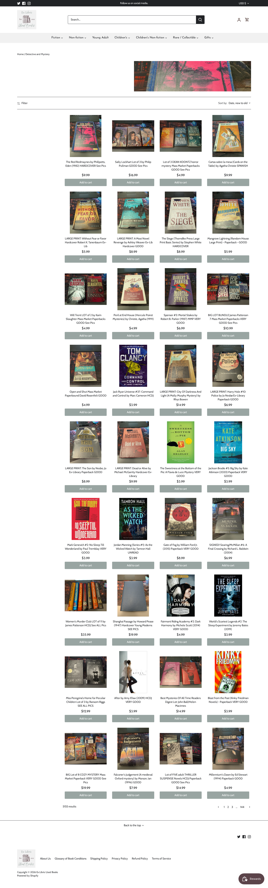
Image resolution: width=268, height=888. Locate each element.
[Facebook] (23, 3)
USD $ (242, 3)
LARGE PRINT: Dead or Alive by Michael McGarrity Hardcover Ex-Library (133, 472)
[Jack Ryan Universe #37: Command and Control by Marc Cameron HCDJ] (133, 366)
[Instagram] (29, 3)
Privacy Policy (120, 858)
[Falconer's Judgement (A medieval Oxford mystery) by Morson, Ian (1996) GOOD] (133, 749)
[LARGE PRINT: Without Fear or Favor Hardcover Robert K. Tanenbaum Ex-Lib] (86, 213)
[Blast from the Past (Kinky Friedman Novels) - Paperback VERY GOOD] (228, 672)
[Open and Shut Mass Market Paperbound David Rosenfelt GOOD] (86, 366)
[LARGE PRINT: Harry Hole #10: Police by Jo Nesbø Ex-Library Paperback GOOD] (228, 366)
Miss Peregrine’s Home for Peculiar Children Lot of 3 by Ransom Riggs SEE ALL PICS (85, 701)
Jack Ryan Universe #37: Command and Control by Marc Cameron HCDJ (133, 393)
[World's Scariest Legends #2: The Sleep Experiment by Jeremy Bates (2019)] (228, 596)
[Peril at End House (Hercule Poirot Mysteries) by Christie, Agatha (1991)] (133, 289)
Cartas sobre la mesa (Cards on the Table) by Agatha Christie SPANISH (228, 163)
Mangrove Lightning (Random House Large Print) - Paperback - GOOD (228, 240)
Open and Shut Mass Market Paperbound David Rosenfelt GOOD (85, 393)
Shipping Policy (99, 858)
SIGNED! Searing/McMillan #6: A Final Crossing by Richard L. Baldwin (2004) (228, 548)
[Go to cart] (247, 20)
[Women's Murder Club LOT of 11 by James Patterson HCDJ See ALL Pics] (86, 596)
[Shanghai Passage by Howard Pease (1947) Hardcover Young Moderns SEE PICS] (133, 596)
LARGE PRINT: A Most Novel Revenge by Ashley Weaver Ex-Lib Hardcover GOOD (133, 242)
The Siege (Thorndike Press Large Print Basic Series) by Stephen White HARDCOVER (180, 242)
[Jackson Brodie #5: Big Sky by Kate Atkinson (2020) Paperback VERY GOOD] (228, 442)
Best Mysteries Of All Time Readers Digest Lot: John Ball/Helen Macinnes (180, 701)
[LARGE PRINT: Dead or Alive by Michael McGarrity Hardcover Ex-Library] (133, 442)
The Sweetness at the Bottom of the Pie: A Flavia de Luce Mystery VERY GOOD (180, 472)
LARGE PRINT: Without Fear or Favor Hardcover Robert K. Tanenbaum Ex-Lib (85, 242)
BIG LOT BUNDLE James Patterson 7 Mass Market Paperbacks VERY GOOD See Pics (228, 318)
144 (242, 807)
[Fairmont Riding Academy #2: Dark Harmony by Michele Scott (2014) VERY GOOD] (181, 596)
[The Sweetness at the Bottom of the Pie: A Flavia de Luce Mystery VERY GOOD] (181, 442)
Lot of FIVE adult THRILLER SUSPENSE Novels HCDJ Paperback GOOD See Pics (180, 778)
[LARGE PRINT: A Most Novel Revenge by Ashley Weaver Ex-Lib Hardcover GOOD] (133, 213)
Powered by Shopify (27, 875)
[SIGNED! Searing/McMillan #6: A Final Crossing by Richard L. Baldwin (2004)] (228, 519)
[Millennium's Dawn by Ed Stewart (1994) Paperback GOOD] (228, 749)
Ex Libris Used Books (47, 872)
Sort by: (222, 103)
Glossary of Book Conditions (70, 858)
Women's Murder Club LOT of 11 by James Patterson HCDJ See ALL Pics (85, 623)
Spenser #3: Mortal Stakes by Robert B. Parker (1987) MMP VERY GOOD (181, 318)
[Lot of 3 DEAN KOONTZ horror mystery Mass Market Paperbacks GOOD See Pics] (181, 136)
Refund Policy (140, 858)
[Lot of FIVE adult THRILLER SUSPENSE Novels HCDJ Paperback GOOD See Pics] (181, 749)
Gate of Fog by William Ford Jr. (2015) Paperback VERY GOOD (181, 546)
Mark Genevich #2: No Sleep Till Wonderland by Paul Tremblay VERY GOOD (85, 548)
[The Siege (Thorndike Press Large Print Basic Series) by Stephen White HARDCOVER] (181, 213)
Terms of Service (161, 858)
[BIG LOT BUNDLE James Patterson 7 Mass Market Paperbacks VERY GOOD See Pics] (228, 289)
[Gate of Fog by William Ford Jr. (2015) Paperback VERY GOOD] (181, 519)
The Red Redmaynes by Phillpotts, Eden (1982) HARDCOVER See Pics (85, 163)
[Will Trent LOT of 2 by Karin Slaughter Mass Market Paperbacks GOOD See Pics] (86, 289)
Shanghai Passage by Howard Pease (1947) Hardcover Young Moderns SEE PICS (133, 625)
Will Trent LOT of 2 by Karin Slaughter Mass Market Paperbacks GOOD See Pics (85, 318)
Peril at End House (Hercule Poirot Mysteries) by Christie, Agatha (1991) (133, 317)
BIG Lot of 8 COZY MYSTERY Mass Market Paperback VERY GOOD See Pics (85, 778)
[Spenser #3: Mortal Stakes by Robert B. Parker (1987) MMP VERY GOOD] (181, 289)
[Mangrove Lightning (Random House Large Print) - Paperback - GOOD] (228, 213)
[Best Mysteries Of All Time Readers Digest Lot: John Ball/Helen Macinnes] (181, 672)
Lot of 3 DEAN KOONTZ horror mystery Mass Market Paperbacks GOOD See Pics (181, 165)
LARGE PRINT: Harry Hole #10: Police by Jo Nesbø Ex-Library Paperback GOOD (228, 395)
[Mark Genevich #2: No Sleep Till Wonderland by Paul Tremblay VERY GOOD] (86, 519)
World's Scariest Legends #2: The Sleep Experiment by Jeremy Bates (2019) (228, 625)
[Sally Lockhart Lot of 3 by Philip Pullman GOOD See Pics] (133, 136)
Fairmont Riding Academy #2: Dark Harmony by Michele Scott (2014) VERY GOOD (181, 625)
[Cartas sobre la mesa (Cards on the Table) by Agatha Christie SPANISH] (228, 136)
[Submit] (200, 20)
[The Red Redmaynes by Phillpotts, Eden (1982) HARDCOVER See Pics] (86, 136)
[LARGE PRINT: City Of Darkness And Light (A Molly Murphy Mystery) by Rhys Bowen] (181, 366)
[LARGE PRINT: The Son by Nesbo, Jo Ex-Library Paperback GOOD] (86, 442)
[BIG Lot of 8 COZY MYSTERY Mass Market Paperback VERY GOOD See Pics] (86, 749)
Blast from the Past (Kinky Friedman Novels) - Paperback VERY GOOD (228, 700)
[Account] (239, 20)
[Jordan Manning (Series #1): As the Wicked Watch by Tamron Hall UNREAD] (133, 519)
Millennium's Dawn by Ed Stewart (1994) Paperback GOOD (228, 776)
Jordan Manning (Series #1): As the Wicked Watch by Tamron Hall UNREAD (133, 548)
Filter (24, 103)
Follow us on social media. (134, 3)
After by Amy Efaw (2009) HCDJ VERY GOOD (133, 700)
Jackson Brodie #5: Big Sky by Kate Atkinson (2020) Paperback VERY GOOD (228, 472)
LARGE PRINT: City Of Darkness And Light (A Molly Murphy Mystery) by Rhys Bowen (180, 395)
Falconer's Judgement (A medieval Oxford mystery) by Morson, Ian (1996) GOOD (133, 778)
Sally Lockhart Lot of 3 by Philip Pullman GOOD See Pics (133, 163)
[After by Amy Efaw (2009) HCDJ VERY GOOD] (133, 672)
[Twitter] (18, 3)
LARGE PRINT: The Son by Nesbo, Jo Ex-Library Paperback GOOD (85, 470)
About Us (45, 858)
